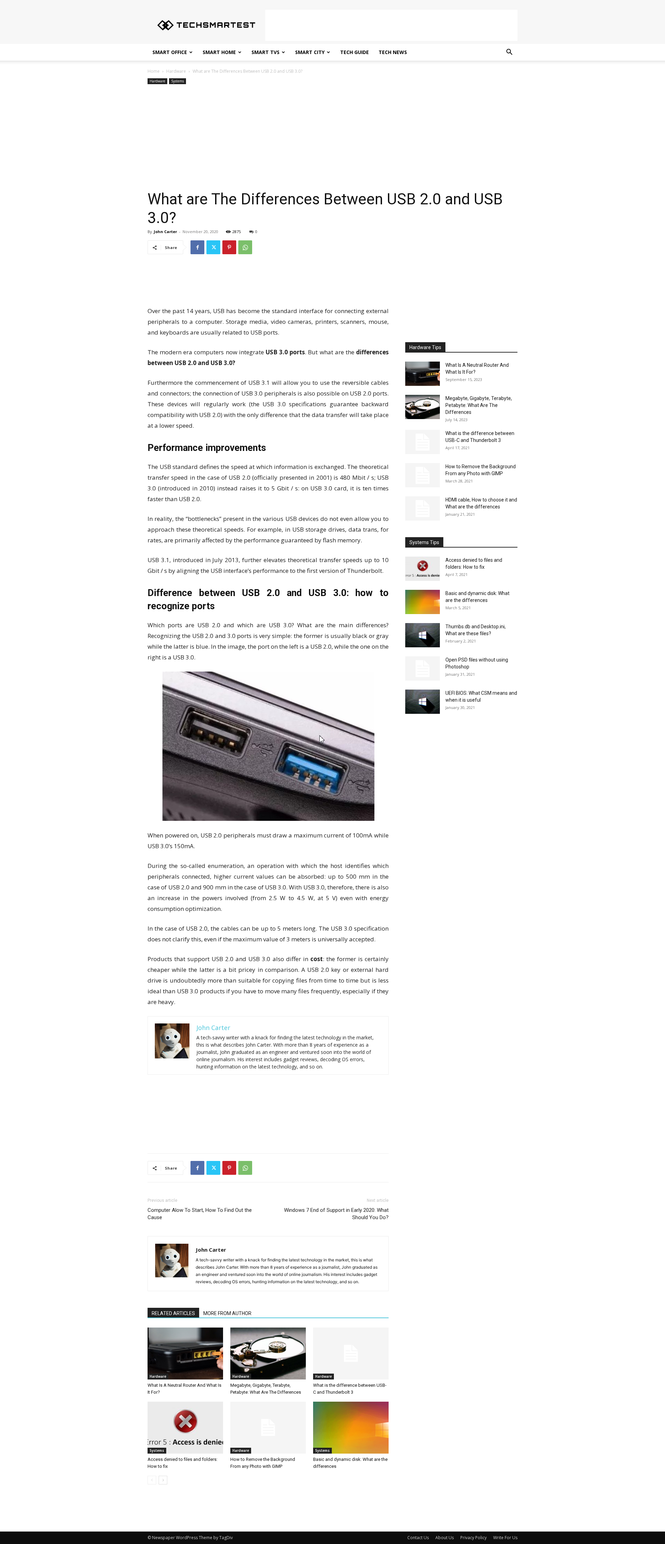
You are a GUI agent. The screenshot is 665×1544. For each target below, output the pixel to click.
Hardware (176, 71)
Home (154, 71)
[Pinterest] (229, 247)
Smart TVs (265, 52)
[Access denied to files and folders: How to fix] (185, 1428)
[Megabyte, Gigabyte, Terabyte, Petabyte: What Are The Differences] (268, 1353)
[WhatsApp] (245, 247)
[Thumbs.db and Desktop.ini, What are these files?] (422, 635)
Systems (177, 81)
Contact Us (418, 1538)
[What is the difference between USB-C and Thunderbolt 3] (351, 1353)
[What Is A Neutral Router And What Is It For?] (185, 1353)
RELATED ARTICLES (173, 1313)
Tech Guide (354, 52)
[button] (509, 53)
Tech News (393, 52)
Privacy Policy (473, 1538)
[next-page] (163, 1480)
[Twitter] (213, 247)
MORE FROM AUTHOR (227, 1313)
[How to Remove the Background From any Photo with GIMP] (268, 1428)
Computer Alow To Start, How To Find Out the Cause (200, 1214)
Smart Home (219, 52)
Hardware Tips (425, 347)
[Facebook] (197, 247)
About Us (444, 1538)
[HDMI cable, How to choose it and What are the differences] (422, 508)
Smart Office (169, 52)
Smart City (310, 52)
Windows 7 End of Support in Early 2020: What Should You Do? (336, 1214)
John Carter (165, 231)
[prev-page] (152, 1480)
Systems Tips (424, 542)
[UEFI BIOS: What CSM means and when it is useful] (422, 702)
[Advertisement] (391, 25)
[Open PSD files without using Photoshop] (422, 668)
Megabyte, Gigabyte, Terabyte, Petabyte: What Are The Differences (478, 405)
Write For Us (505, 1538)
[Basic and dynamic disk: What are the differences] (351, 1428)
